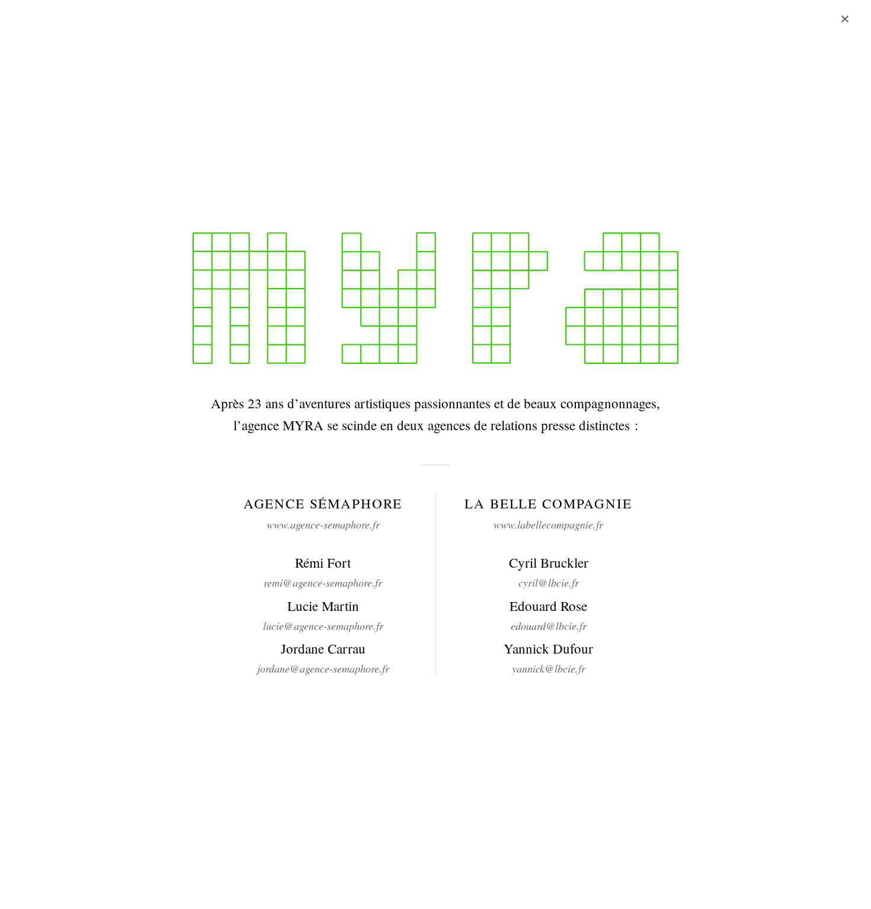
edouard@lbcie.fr (549, 626)
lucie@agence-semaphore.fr (323, 626)
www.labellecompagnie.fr (548, 524)
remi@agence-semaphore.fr (323, 582)
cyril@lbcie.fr (548, 582)
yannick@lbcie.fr (548, 668)
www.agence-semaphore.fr (323, 524)
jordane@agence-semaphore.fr (323, 668)
